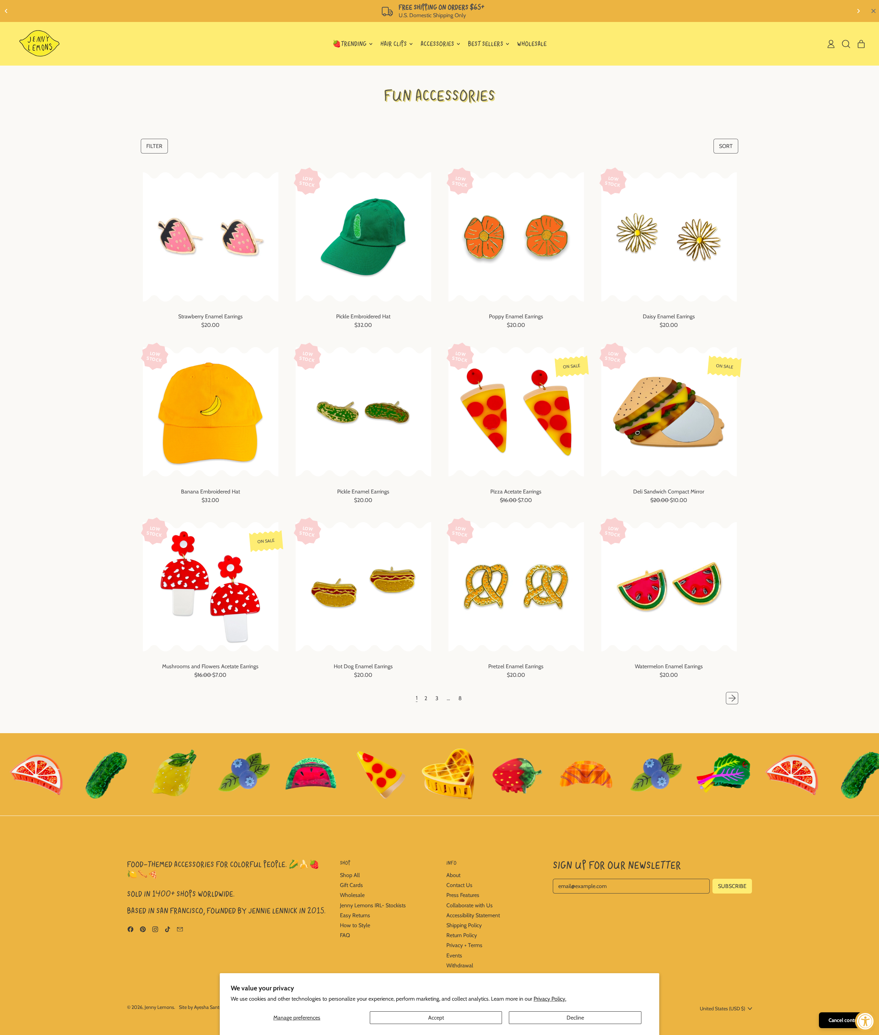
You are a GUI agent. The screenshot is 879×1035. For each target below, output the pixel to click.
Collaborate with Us (469, 905)
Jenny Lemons (159, 1007)
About (453, 875)
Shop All (350, 875)
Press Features (462, 895)
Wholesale (352, 895)
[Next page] (732, 698)
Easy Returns (355, 915)
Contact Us (459, 885)
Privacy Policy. (550, 999)
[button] (846, 43)
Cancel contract (846, 1020)
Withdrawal (459, 965)
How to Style (355, 925)
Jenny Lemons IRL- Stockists (373, 905)
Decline (575, 1017)
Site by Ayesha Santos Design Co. (213, 1007)
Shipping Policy (464, 925)
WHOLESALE (532, 44)
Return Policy (461, 935)
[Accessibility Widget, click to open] (865, 1021)
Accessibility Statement (473, 915)
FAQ (345, 935)
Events (454, 955)
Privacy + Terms (464, 945)
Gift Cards (351, 885)
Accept (436, 1017)
